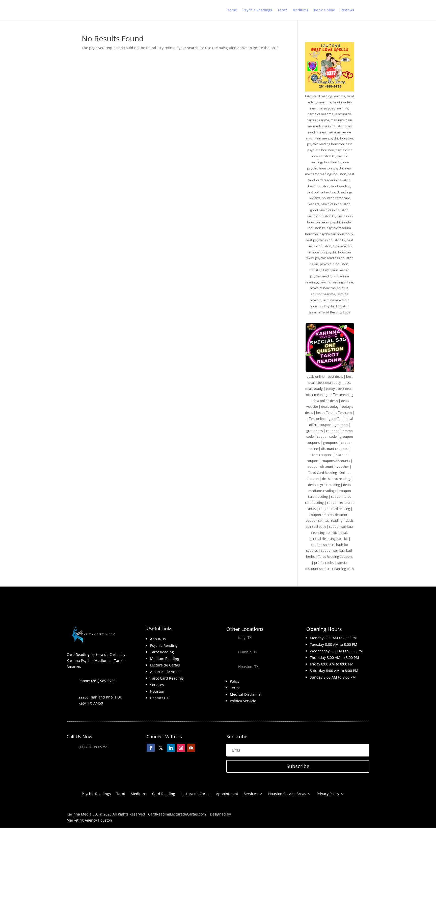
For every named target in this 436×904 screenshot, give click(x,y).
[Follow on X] (161, 748)
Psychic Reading (163, 645)
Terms (235, 687)
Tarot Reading (162, 652)
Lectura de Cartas (165, 665)
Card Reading (163, 794)
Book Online (324, 10)
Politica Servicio (243, 700)
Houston (157, 691)
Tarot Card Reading (166, 678)
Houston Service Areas (287, 794)
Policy (234, 681)
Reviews (347, 10)
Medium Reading (164, 658)
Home (232, 10)
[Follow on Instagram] (181, 748)
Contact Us (159, 697)
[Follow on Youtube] (191, 748)
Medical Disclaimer (246, 694)
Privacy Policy (328, 794)
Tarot (282, 10)
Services (157, 684)
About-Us (158, 638)
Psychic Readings (257, 10)
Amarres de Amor (165, 671)
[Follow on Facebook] (151, 748)
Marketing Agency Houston (89, 820)
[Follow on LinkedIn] (171, 748)
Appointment (227, 794)
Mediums (300, 10)
